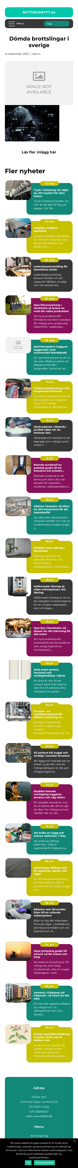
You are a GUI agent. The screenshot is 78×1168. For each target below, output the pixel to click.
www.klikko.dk (42, 1116)
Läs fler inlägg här (39, 152)
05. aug (49, 260)
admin (36, 53)
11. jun (49, 826)
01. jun (50, 1027)
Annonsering (39, 1135)
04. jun (49, 944)
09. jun (49, 861)
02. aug (49, 340)
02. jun (49, 986)
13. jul (49, 420)
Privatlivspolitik (44, 1162)
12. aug (49, 183)
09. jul (50, 499)
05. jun (49, 902)
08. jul (50, 541)
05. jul (49, 579)
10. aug (49, 221)
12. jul (49, 458)
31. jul (49, 381)
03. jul (49, 663)
